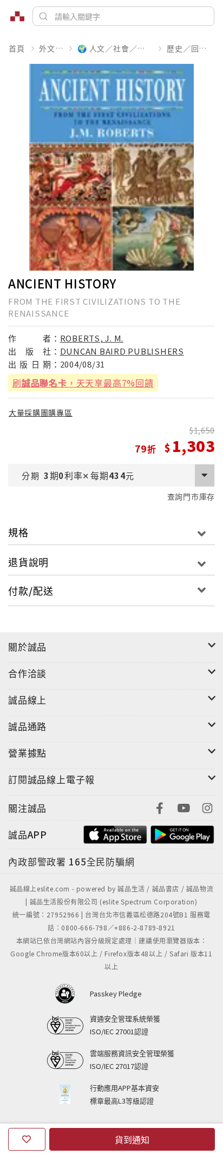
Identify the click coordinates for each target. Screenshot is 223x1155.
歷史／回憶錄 (190, 48)
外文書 (51, 48)
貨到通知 (132, 1139)
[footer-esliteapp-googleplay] (182, 833)
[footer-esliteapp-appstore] (115, 833)
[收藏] (26, 1139)
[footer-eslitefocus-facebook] (159, 806)
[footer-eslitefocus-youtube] (183, 806)
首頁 (17, 48)
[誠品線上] (17, 16)
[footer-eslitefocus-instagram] (207, 806)
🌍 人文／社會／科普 (114, 48)
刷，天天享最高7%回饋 (83, 382)
